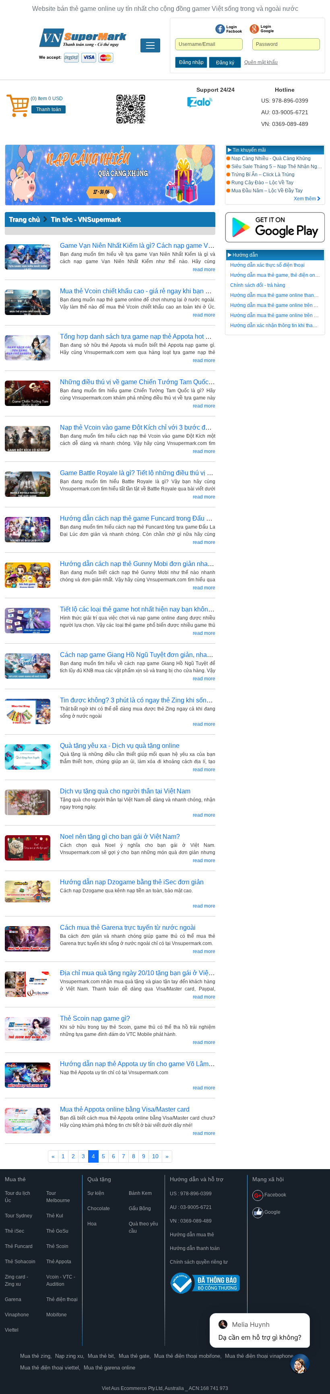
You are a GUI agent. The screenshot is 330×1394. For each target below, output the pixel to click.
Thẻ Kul (54, 1216)
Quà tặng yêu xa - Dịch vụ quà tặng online (119, 745)
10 (155, 1156)
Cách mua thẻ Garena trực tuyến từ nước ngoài (128, 927)
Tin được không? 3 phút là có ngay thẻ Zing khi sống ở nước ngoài (155, 700)
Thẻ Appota (58, 1261)
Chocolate (98, 1208)
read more (204, 269)
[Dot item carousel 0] (110, 196)
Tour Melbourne (58, 1196)
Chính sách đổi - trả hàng (257, 285)
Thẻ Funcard (19, 1246)
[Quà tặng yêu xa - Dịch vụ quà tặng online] (27, 757)
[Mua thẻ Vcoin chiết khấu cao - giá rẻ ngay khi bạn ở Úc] (27, 302)
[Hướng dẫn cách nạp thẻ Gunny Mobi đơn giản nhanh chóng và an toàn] (27, 575)
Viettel (12, 1330)
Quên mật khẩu (261, 62)
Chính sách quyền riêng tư (199, 1262)
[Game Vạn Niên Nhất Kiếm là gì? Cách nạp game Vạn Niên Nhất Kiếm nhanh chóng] (27, 257)
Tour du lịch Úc (17, 1196)
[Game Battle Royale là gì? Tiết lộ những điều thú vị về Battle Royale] (27, 484)
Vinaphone (17, 1315)
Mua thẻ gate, (135, 1356)
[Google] (262, 29)
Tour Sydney (18, 1216)
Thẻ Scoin (57, 1246)
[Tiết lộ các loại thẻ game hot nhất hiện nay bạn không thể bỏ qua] (27, 620)
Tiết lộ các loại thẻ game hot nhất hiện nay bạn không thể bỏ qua (151, 609)
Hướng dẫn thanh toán (195, 1248)
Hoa (92, 1224)
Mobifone (56, 1315)
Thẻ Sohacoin (20, 1261)
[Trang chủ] (82, 45)
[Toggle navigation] (150, 46)
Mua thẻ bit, (102, 1356)
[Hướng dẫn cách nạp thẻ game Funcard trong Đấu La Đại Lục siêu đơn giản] (27, 529)
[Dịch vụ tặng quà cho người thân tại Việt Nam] (27, 802)
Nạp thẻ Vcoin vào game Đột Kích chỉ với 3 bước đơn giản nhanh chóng (163, 427)
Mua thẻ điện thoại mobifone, (188, 1356)
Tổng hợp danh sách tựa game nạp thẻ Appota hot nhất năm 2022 (154, 336)
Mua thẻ (15, 1179)
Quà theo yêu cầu (143, 1227)
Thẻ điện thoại (62, 1299)
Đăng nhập (191, 62)
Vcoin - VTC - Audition (60, 1280)
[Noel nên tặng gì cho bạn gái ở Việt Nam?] (27, 848)
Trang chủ (24, 219)
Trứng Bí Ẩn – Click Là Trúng (262, 174)
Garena (13, 1299)
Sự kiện (95, 1193)
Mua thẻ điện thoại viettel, (50, 1368)
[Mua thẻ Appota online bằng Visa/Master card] (27, 1120)
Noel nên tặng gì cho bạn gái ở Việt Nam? (120, 836)
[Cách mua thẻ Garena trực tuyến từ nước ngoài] (27, 938)
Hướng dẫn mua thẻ (192, 1235)
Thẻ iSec (14, 1231)
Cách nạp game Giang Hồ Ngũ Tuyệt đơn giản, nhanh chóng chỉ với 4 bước (168, 654)
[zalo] (137, 109)
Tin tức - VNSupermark (86, 219)
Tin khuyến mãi (248, 150)
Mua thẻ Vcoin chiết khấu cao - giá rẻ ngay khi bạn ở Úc (139, 291)
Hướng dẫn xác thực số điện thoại (267, 265)
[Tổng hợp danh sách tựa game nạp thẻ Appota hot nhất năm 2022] (27, 347)
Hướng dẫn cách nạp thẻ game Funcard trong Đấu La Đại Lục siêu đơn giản (169, 518)
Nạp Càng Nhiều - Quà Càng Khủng (270, 158)
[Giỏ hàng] (18, 106)
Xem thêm (305, 199)
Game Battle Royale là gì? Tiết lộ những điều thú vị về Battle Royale (157, 472)
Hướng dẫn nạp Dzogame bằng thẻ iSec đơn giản (132, 882)
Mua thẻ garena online (109, 1368)
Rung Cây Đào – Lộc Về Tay (261, 182)
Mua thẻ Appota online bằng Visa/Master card (125, 1109)
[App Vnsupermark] (275, 227)
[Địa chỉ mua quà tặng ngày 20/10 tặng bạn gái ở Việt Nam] (27, 984)
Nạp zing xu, (70, 1356)
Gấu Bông (140, 1208)
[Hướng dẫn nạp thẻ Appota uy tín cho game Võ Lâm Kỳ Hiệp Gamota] (27, 1075)
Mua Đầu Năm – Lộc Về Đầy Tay (266, 191)
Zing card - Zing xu (16, 1280)
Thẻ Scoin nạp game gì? (95, 1018)
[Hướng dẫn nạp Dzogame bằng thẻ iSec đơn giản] (27, 893)
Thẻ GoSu (57, 1231)
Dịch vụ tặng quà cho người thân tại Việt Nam (125, 791)
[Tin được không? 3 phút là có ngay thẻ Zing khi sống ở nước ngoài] (27, 711)
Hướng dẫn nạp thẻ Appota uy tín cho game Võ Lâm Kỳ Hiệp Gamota (158, 1063)
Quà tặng (99, 1179)
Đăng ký (225, 63)
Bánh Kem (140, 1193)
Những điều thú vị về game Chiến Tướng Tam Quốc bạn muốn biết (155, 382)
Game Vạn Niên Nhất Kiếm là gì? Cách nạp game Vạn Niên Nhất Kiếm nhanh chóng (180, 245)
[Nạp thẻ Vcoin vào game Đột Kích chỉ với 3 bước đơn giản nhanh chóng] (27, 438)
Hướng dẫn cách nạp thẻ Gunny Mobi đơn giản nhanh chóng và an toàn (163, 563)
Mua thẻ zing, (36, 1356)
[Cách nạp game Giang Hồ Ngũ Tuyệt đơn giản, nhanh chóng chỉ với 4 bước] (27, 666)
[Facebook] (228, 29)
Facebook (274, 1195)
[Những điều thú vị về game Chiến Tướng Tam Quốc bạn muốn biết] (27, 393)
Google (271, 1212)
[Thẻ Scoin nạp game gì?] (27, 1029)
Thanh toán (48, 109)
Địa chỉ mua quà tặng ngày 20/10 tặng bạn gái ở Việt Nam (142, 973)
